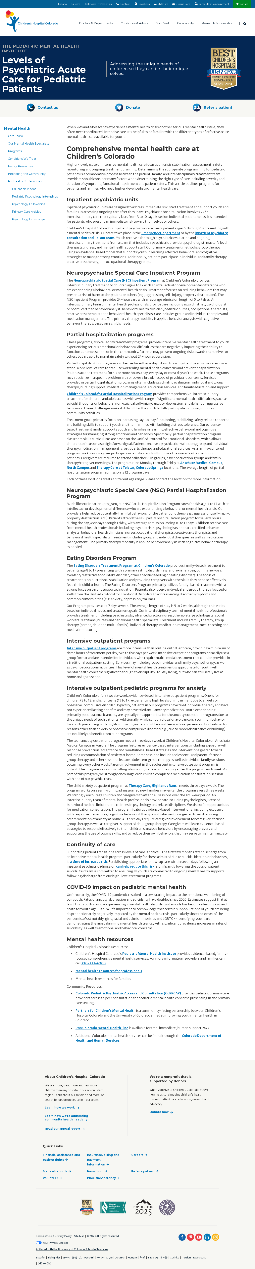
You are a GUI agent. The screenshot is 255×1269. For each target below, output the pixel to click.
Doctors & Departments (96, 23)
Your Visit (162, 23)
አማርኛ (100, 1257)
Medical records (55, 1171)
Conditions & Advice (134, 23)
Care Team (15, 136)
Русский (89, 1257)
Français (132, 1257)
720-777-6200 (93, 963)
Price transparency (101, 1178)
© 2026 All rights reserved (103, 1236)
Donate (243, 3)
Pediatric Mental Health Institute (149, 954)
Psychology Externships (28, 219)
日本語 (164, 1257)
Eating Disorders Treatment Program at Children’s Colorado (122, 565)
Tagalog (153, 1257)
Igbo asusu (199, 1257)
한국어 (66, 1257)
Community (185, 23)
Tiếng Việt (54, 1257)
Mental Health (17, 128)
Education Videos (24, 189)
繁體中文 (77, 1257)
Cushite (174, 1257)
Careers (75, 3)
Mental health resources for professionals (109, 971)
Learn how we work (60, 1107)
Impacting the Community (27, 174)
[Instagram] (215, 1237)
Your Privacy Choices (55, 1242)
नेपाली (142, 1257)
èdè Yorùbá (44, 1263)
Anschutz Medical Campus (201, 463)
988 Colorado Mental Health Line (102, 1028)
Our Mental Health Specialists (28, 143)
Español (62, 3)
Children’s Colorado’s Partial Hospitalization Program (109, 394)
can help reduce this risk (135, 866)
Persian (186, 1257)
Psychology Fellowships (28, 204)
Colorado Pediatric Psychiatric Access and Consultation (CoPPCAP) (128, 993)
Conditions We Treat (22, 158)
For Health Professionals (25, 181)
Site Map (79, 1236)
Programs (15, 151)
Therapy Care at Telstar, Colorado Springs (129, 468)
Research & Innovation (217, 23)
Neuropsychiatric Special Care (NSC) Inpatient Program (118, 280)
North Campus (78, 468)
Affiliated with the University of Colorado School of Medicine (72, 1249)
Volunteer (50, 1178)
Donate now (159, 1112)
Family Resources (20, 166)
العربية (109, 1257)
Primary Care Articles (26, 211)
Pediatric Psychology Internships (35, 196)
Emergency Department (160, 233)
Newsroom (95, 1171)
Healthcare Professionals (98, 3)
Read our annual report (62, 1128)
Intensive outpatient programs (92, 648)
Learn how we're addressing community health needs (66, 1117)
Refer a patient (143, 1171)
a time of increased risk (88, 862)
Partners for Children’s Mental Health (105, 1011)
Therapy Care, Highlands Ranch (153, 786)
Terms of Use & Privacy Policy (54, 1236)
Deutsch (120, 1257)
